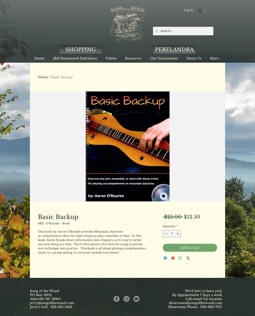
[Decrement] (165, 233)
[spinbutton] (172, 233)
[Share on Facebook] (165, 258)
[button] (202, 10)
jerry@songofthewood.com (52, 303)
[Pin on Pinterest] (173, 258)
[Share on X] (188, 258)
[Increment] (178, 233)
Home (43, 77)
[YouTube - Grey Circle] (136, 299)
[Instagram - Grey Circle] (126, 299)
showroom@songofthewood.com (195, 303)
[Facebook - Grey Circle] (117, 299)
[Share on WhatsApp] (180, 258)
